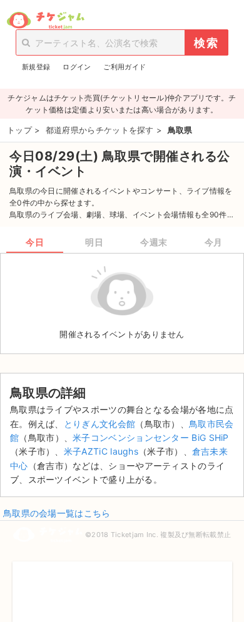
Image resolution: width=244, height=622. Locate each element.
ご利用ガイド (124, 66)
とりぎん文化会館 (99, 423)
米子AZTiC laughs (101, 451)
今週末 (154, 242)
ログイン (77, 66)
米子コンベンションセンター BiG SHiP (151, 437)
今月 (214, 242)
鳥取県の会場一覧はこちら (57, 513)
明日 (94, 242)
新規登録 (36, 66)
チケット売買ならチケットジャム (45, 20)
